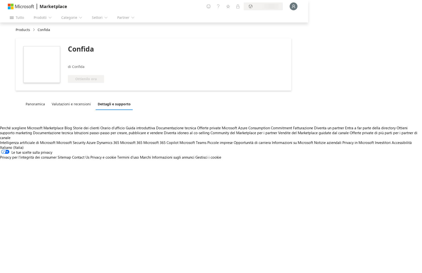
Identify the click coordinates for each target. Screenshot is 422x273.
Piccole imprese (220, 142)
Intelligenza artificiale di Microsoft (27, 142)
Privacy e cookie (103, 157)
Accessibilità (402, 142)
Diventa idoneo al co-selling (187, 132)
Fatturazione (303, 127)
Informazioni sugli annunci (173, 157)
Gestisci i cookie (208, 157)
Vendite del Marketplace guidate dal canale (313, 132)
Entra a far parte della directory (370, 127)
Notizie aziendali (327, 142)
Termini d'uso (128, 157)
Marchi (145, 157)
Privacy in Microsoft (358, 142)
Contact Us (80, 157)
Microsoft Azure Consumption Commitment (257, 127)
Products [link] (23, 29)
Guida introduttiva (140, 127)
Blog (68, 127)
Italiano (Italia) (12, 147)
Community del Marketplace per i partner (244, 132)
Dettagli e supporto (114, 104)
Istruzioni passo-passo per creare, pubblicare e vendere (118, 132)
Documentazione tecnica (176, 127)
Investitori (383, 142)
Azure (91, 142)
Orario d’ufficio (112, 127)
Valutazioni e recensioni (71, 104)
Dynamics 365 (108, 142)
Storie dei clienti (86, 127)
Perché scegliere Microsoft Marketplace (31, 127)
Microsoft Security (70, 142)
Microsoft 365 (131, 142)
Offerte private (209, 127)
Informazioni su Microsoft (292, 142)
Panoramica (35, 104)
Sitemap (64, 157)
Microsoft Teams (192, 142)
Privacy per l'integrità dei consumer (28, 157)
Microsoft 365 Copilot (161, 142)
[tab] (36, 103)
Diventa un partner (329, 127)
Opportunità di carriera (252, 142)
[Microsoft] (21, 6)
